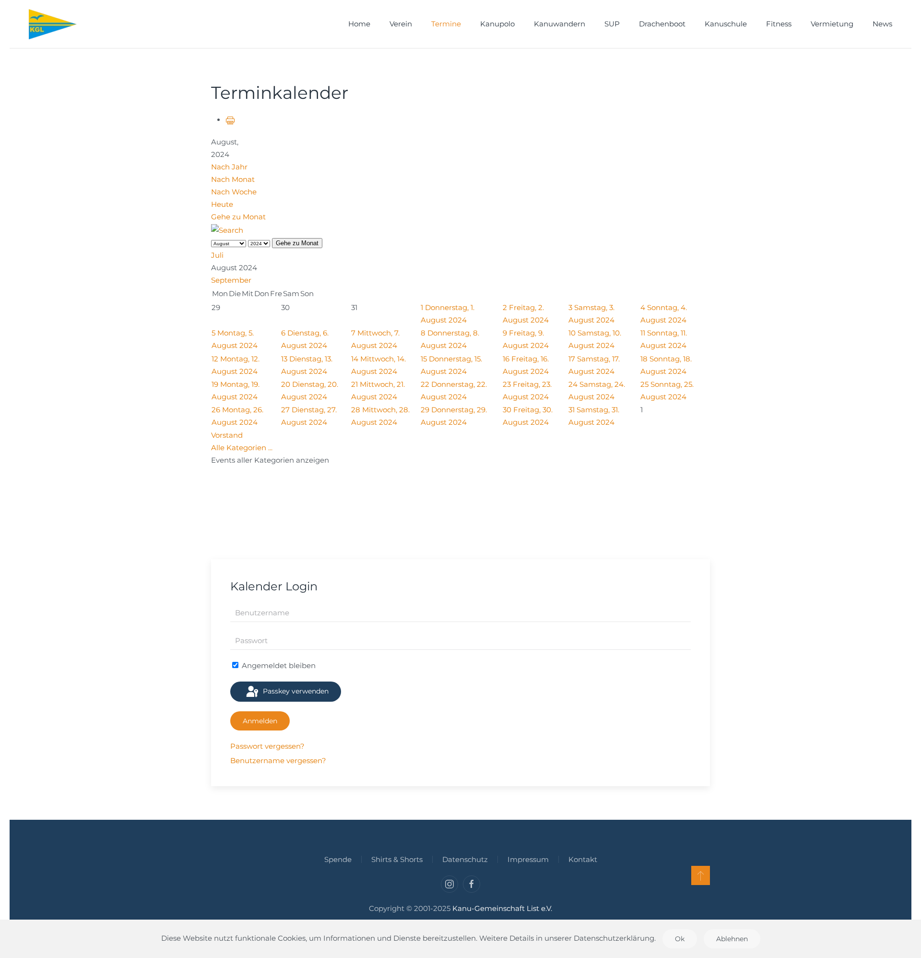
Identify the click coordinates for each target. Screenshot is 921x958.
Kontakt (582, 859)
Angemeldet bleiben (278, 665)
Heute (222, 204)
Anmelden (260, 721)
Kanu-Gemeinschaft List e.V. (502, 908)
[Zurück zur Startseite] (53, 24)
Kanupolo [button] (497, 23)
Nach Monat (233, 179)
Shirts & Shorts (397, 859)
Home (359, 23)
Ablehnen (732, 938)
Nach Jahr (229, 166)
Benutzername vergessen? (278, 760)
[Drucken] (230, 119)
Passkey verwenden (295, 691)
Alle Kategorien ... (241, 447)
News (882, 23)
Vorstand (227, 435)
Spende (338, 859)
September (231, 280)
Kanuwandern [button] (559, 23)
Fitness (778, 23)
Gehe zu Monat (238, 216)
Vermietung (832, 23)
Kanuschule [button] (726, 23)
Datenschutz (465, 859)
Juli (217, 255)
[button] (700, 875)
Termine (446, 23)
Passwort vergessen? (267, 746)
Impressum (528, 859)
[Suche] (227, 229)
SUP (612, 23)
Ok (680, 938)
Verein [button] (401, 23)
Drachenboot (662, 23)
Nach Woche (234, 191)
